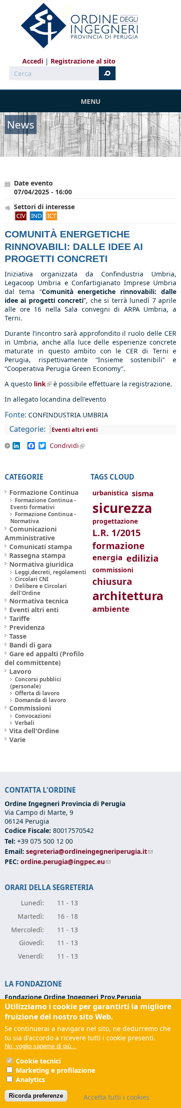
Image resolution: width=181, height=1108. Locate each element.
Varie (17, 739)
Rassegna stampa (37, 555)
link (43, 383)
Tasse (17, 636)
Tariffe (19, 618)
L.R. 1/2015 (116, 532)
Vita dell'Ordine (34, 730)
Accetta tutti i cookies (116, 1097)
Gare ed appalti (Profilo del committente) (44, 658)
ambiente (110, 608)
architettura (127, 595)
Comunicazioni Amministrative (31, 533)
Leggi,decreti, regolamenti (50, 572)
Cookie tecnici (38, 1061)
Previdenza (27, 627)
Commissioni (30, 708)
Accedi (32, 61)
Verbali (24, 722)
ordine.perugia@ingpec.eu (65, 861)
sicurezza (122, 508)
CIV (21, 215)
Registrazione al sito (83, 61)
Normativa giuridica (41, 564)
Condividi (70, 445)
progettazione (115, 521)
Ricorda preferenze (36, 1095)
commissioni (112, 569)
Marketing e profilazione (55, 1070)
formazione (118, 545)
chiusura (112, 581)
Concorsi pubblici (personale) (35, 683)
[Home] (75, 25)
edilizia (142, 558)
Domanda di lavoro (40, 700)
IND (36, 215)
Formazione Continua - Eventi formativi (43, 504)
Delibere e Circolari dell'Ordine (38, 589)
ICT (51, 215)
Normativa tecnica (38, 600)
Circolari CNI (32, 579)
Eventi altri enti (75, 429)
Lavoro (20, 671)
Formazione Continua (43, 492)
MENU (91, 101)
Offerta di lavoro (37, 693)
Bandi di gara (30, 644)
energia (107, 557)
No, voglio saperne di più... (41, 1046)
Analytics (30, 1079)
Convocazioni (33, 715)
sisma (143, 493)
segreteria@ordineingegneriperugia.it (89, 851)
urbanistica (110, 492)
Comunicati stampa (40, 546)
